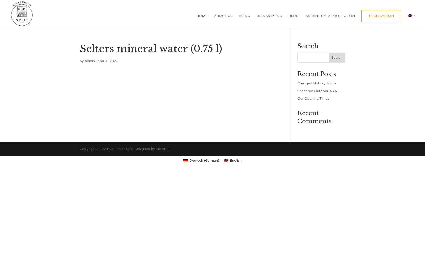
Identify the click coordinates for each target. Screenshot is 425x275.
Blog (293, 16)
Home (202, 16)
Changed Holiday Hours (316, 83)
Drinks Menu (269, 16)
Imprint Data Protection (330, 16)
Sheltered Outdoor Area (317, 91)
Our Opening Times (313, 99)
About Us (223, 16)
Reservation (381, 16)
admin (90, 61)
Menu (244, 16)
